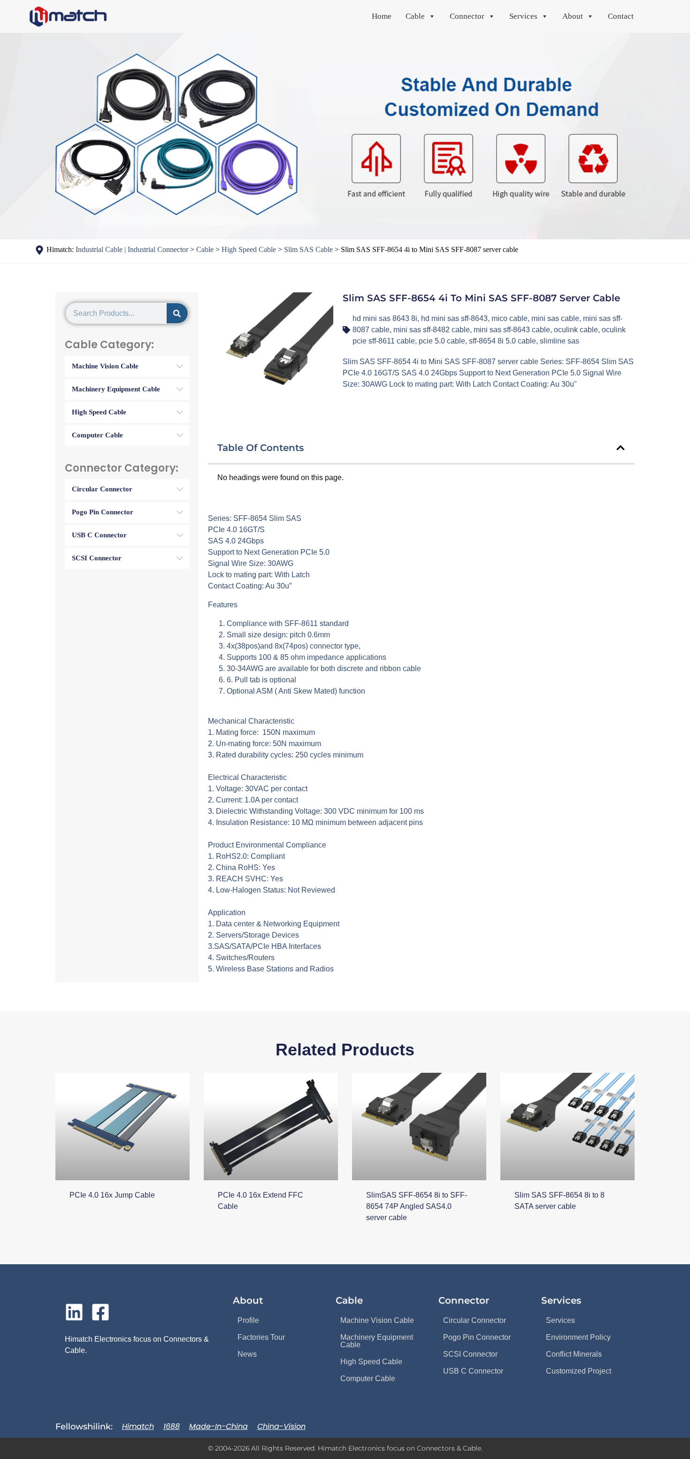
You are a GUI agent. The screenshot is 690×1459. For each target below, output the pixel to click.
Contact (621, 16)
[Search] (177, 313)
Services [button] (523, 16)
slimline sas (559, 341)
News (247, 1354)
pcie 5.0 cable (442, 341)
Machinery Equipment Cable (376, 1341)
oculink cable (576, 330)
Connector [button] (467, 16)
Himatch (138, 1426)
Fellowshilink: (84, 1426)
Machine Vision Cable (377, 1320)
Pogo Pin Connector (477, 1337)
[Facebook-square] (100, 1312)
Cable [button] (415, 16)
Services (560, 1320)
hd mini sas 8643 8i (385, 318)
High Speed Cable (371, 1362)
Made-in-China (218, 1426)
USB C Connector (473, 1371)
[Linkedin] (74, 1312)
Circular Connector (474, 1320)
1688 (171, 1426)
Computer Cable (367, 1379)
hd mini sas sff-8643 (454, 318)
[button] (620, 447)
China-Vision (281, 1426)
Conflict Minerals (574, 1354)
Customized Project (578, 1371)
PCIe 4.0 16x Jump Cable (112, 1195)
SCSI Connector (470, 1354)
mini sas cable (555, 318)
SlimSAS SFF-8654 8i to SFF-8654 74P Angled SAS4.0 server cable (416, 1206)
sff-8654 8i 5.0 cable (502, 341)
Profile (248, 1320)
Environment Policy (578, 1337)
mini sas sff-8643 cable (512, 330)
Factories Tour (261, 1337)
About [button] (572, 16)
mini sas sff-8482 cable (431, 330)
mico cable (509, 318)
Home (381, 16)
